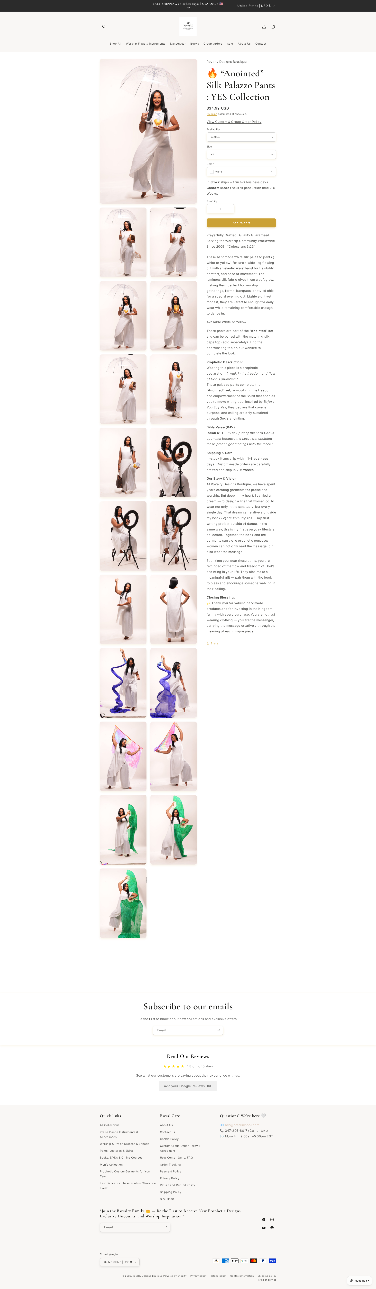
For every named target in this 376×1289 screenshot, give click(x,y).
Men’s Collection (111, 1164)
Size (209, 146)
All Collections (109, 1125)
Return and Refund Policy (177, 1185)
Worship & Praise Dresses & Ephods (124, 1143)
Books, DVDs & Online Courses (121, 1157)
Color (210, 163)
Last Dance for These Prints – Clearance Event (128, 1185)
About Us (166, 1125)
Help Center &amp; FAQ (176, 1157)
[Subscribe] (218, 1030)
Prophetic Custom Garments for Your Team (125, 1174)
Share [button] (215, 643)
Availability (213, 129)
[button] (104, 26)
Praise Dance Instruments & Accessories (119, 1134)
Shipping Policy (171, 1192)
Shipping (212, 113)
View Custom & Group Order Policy (234, 122)
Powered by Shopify (175, 1276)
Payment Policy (170, 1171)
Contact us (167, 1132)
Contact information (242, 1276)
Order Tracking (170, 1164)
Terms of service (266, 1279)
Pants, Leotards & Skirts (116, 1150)
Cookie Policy (169, 1139)
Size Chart (167, 1199)
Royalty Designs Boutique (148, 1276)
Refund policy (219, 1276)
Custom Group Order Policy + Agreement (180, 1148)
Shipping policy (267, 1276)
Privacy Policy (170, 1178)
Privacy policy (198, 1276)
